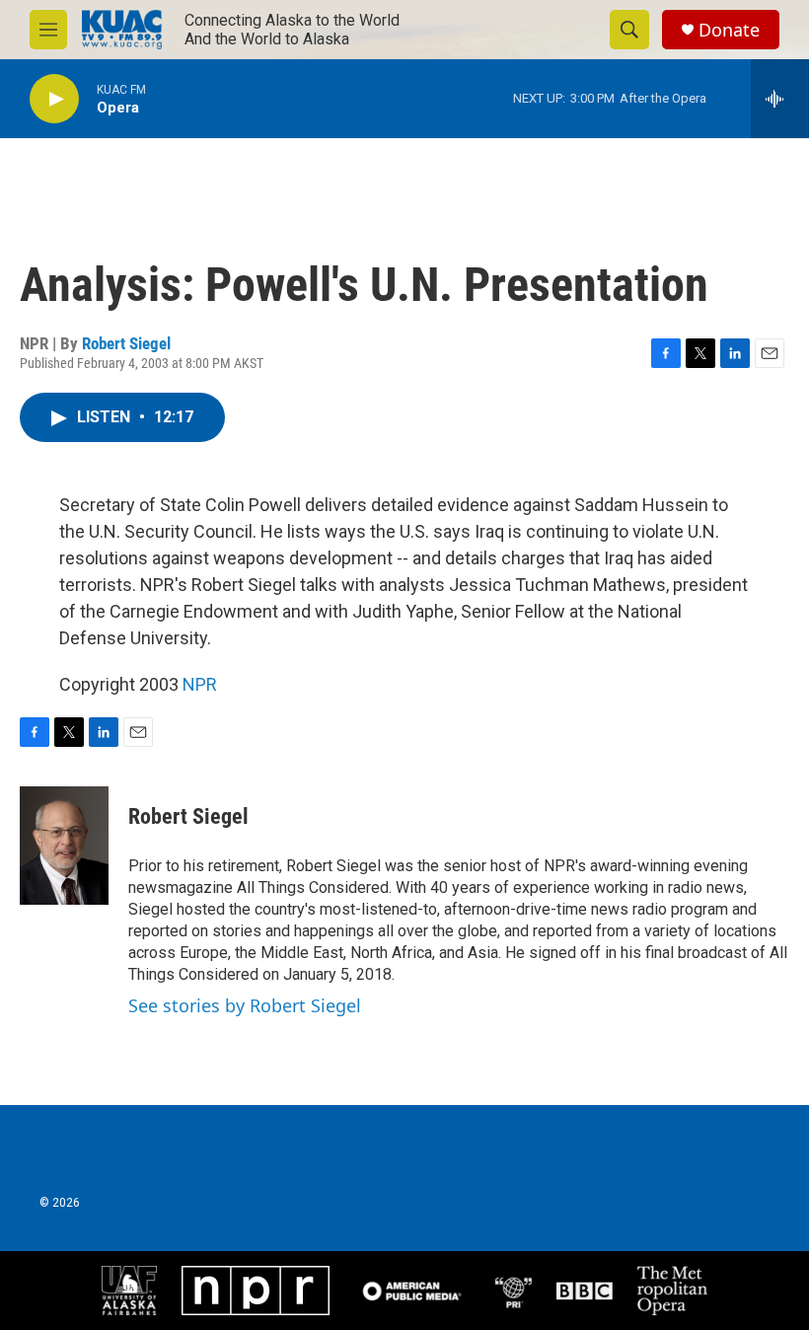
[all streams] (780, 98)
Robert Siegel (126, 343)
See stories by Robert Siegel (244, 1005)
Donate (729, 30)
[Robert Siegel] (64, 845)
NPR (200, 684)
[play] (54, 99)
